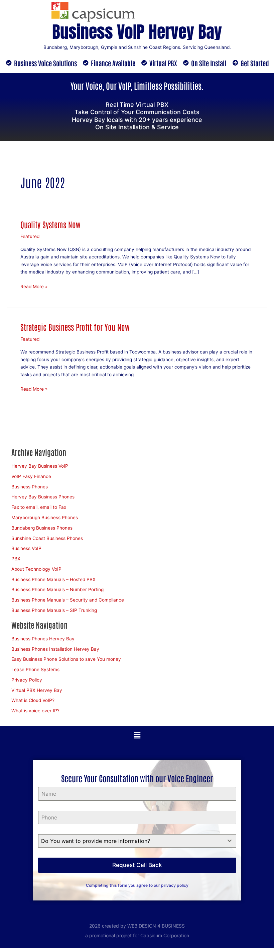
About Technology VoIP (36, 569)
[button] (137, 735)
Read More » (33, 286)
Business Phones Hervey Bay (43, 638)
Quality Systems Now (50, 224)
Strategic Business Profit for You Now (75, 327)
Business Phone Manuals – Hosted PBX (53, 579)
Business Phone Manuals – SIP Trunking (54, 610)
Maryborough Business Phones (44, 517)
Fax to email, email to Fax (38, 507)
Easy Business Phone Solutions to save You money (66, 659)
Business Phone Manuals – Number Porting (57, 589)
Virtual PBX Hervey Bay (36, 690)
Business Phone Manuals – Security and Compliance (67, 600)
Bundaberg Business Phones (42, 528)
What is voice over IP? (35, 710)
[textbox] (130, 841)
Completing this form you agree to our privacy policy (137, 885)
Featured (29, 236)
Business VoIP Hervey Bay (137, 31)
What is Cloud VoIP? (32, 700)
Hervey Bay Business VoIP (39, 466)
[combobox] (137, 841)
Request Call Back (137, 865)
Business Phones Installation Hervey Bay (55, 649)
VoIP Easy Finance (31, 476)
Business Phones (29, 486)
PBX (15, 558)
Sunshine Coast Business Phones (47, 538)
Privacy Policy (26, 680)
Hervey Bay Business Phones (43, 496)
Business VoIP (26, 548)
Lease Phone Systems (35, 669)
